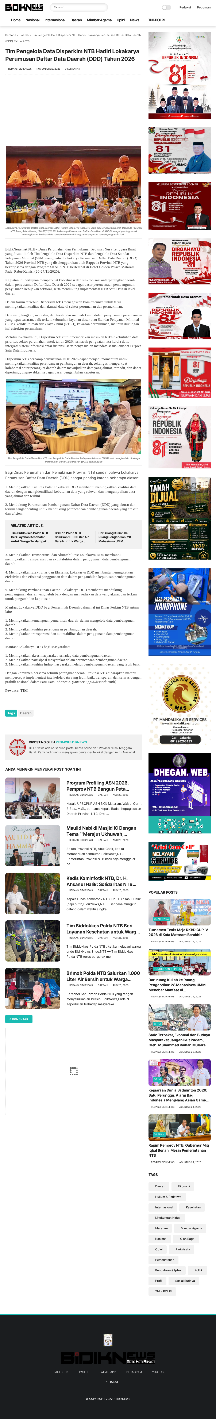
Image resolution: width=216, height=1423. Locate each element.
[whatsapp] (195, 20)
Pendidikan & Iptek (167, 968)
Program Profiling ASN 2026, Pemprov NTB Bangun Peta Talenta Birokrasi (97, 786)
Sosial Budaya (185, 1280)
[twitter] (188, 20)
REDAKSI (111, 1382)
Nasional (32, 20)
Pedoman (204, 7)
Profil (158, 1280)
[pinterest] (34, 724)
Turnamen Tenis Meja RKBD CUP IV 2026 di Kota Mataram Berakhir (178, 932)
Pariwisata (183, 1249)
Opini (121, 20)
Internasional (55, 20)
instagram (134, 1372)
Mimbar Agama (99, 20)
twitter (84, 1372)
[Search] (104, 7)
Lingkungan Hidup (168, 1217)
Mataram (161, 1228)
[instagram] (201, 20)
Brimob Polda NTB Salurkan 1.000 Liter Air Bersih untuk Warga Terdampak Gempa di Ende (72, 537)
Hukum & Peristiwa (168, 1196)
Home (15, 20)
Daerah (76, 20)
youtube (158, 1372)
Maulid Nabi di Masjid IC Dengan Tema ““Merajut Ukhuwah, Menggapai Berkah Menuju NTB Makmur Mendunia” (101, 831)
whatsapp (108, 1372)
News (134, 20)
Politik (198, 1270)
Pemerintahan (164, 1260)
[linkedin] (42, 724)
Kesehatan (193, 1207)
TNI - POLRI (163, 1291)
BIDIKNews (123, 1398)
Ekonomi (184, 1186)
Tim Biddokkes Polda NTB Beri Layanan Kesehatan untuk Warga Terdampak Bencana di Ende (29, 537)
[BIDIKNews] (24, 10)
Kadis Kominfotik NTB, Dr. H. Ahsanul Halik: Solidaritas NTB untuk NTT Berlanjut (99, 881)
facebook (61, 1372)
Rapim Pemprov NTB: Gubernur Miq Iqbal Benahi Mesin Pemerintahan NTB (178, 1150)
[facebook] (181, 20)
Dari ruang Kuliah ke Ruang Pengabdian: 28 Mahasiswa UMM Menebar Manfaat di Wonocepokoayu (115, 537)
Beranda (10, 35)
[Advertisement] (73, 112)
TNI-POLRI (156, 20)
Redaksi (185, 7)
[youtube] (208, 20)
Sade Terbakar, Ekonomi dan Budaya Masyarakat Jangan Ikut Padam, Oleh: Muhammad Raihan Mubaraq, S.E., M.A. (179, 1040)
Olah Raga (161, 918)
